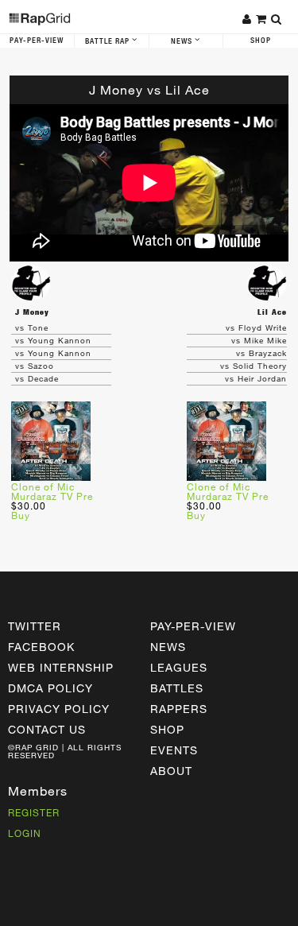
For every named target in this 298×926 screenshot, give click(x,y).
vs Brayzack (261, 353)
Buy (20, 515)
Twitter (34, 626)
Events (174, 750)
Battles (176, 688)
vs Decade (37, 378)
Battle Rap (108, 41)
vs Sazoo (34, 365)
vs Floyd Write (256, 327)
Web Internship (61, 667)
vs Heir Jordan (256, 378)
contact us (47, 729)
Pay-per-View (193, 626)
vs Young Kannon (53, 340)
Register (34, 812)
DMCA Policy (50, 688)
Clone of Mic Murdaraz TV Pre (52, 491)
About (171, 770)
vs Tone (31, 327)
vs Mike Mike (259, 340)
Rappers (178, 708)
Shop (260, 40)
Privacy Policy (59, 708)
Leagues (178, 667)
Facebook (41, 646)
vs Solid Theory (253, 365)
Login (24, 833)
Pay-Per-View (37, 40)
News (183, 41)
